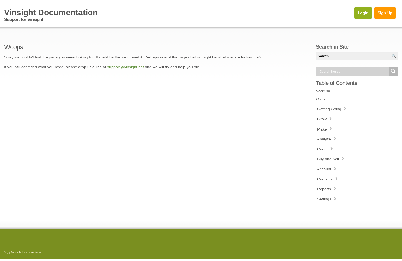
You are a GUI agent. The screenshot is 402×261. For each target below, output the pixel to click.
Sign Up (385, 13)
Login (363, 13)
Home (320, 99)
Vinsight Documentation (25, 252)
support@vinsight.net (125, 67)
